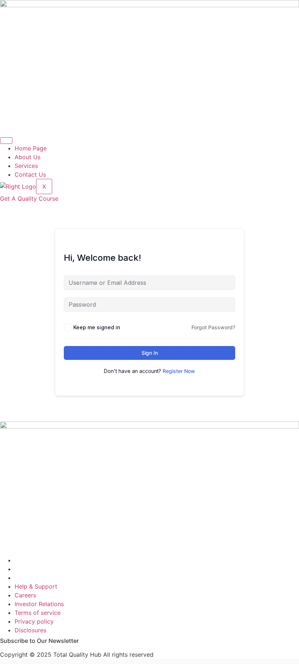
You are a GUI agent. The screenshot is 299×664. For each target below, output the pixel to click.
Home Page (31, 148)
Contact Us (30, 174)
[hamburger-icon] (6, 140)
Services (26, 165)
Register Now (179, 371)
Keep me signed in (96, 327)
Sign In (149, 353)
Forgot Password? (213, 327)
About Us (27, 157)
